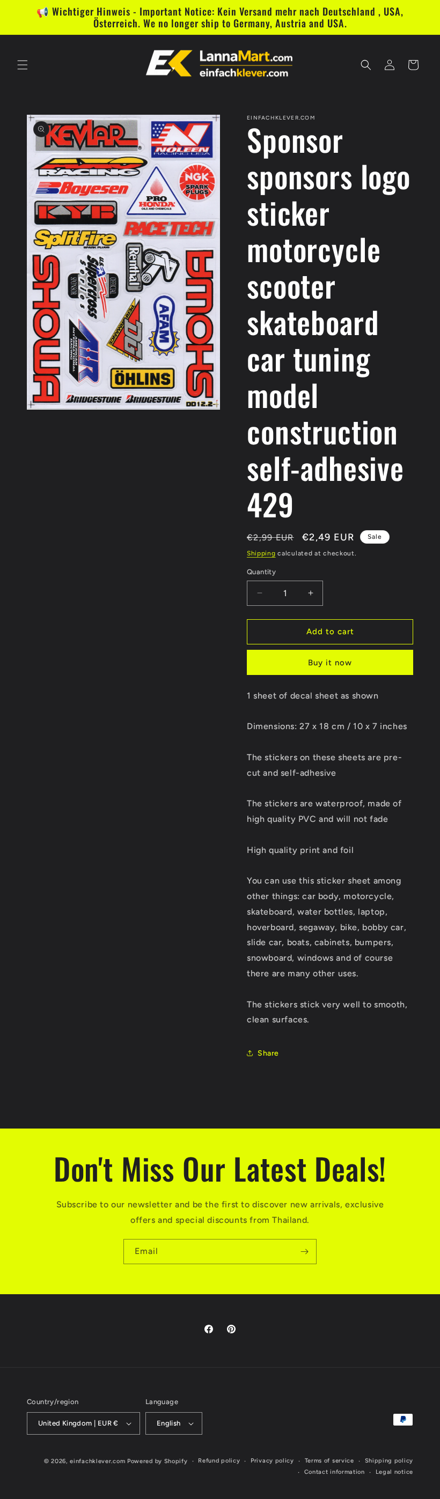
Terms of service (329, 1460)
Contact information (334, 1471)
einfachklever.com (97, 1461)
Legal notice (394, 1471)
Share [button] (268, 1053)
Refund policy (219, 1460)
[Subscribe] (304, 1251)
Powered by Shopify (157, 1461)
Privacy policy (272, 1460)
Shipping (261, 553)
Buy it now (330, 662)
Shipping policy (389, 1460)
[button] (22, 65)
